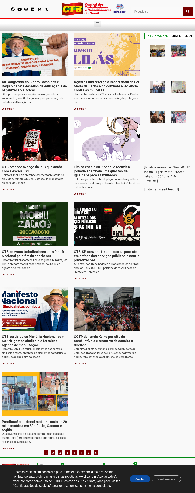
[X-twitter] (46, 9)
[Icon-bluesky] (39, 9)
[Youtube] (19, 9)
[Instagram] (26, 9)
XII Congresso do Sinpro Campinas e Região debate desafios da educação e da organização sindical (34, 86)
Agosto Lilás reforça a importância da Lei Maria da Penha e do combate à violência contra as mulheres (106, 86)
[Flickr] (33, 9)
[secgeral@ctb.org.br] (62, 464)
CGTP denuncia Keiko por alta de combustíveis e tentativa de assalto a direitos (103, 341)
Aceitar (140, 478)
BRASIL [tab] (176, 35)
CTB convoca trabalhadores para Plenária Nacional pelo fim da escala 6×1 (34, 254)
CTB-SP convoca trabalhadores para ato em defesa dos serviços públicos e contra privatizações (107, 256)
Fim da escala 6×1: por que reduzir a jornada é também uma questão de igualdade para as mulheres (102, 171)
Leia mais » (8, 109)
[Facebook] (13, 9)
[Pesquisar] (188, 11)
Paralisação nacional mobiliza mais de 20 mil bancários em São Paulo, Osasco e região (34, 426)
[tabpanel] (168, 100)
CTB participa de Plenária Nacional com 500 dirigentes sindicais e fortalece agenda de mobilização (33, 341)
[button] (97, 24)
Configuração (166, 478)
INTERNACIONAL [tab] (157, 35)
